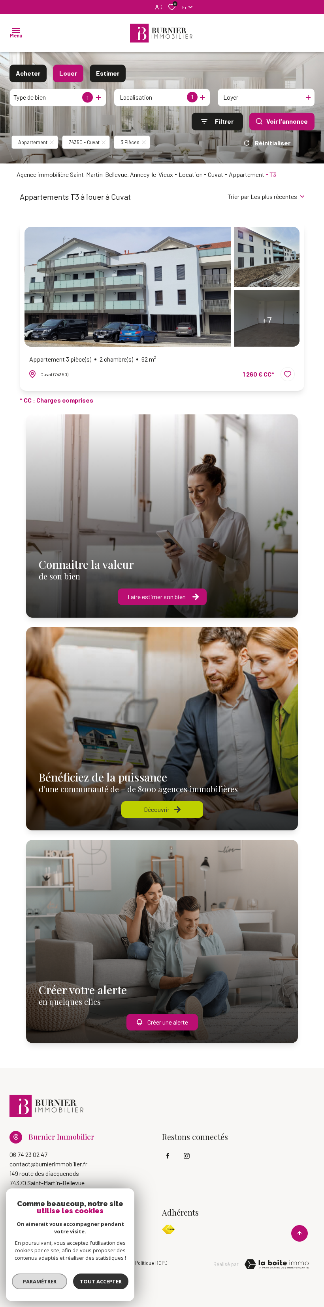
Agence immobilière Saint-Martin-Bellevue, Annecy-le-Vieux (95, 174)
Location (191, 174)
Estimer (107, 73)
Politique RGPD (151, 1263)
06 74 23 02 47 (28, 1154)
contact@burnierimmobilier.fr (48, 1164)
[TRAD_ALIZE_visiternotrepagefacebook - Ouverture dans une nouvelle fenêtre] (167, 1155)
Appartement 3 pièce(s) (92, 359)
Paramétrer (40, 1281)
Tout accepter (101, 1281)
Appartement (246, 174)
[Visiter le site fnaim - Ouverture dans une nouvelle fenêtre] (168, 1229)
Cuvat (215, 174)
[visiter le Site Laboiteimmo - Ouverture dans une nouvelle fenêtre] (277, 1264)
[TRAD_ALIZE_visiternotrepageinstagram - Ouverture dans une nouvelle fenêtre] (187, 1156)
